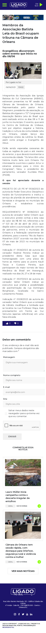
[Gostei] (7, 323)
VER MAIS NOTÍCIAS (23, 571)
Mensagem (9, 357)
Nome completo (11, 375)
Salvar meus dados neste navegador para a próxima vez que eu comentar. (24, 413)
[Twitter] (23, 615)
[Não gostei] (15, 323)
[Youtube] (27, 615)
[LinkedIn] (31, 615)
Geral (10, 506)
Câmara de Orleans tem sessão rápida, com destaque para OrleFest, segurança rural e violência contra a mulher (21, 551)
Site (5, 399)
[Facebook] (19, 615)
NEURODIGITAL (8, 627)
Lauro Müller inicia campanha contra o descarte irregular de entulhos (18, 497)
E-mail (6, 387)
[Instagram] (15, 615)
